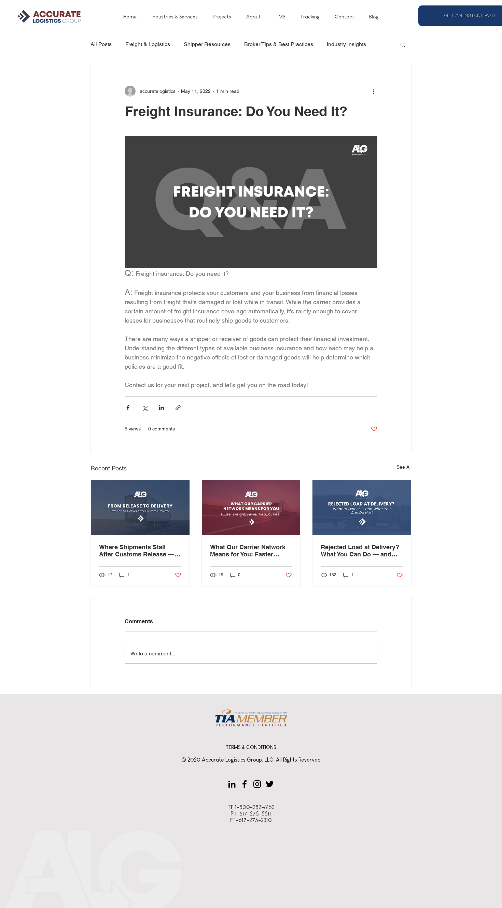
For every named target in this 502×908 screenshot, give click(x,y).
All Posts (101, 44)
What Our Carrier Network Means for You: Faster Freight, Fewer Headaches (248, 550)
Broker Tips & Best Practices (278, 44)
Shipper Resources (207, 44)
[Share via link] (178, 408)
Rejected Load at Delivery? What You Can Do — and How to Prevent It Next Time (361, 550)
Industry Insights (346, 44)
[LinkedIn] (232, 784)
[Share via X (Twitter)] (144, 408)
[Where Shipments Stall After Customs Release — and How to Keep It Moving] (140, 507)
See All (404, 467)
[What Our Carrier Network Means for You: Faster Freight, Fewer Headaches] (251, 507)
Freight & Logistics (147, 44)
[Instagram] (257, 784)
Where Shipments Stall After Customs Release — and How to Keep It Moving (138, 550)
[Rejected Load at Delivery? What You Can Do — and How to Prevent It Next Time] (361, 507)
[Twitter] (270, 784)
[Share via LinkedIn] (161, 408)
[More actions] (373, 91)
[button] (403, 44)
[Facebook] (244, 784)
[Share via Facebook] (128, 408)
